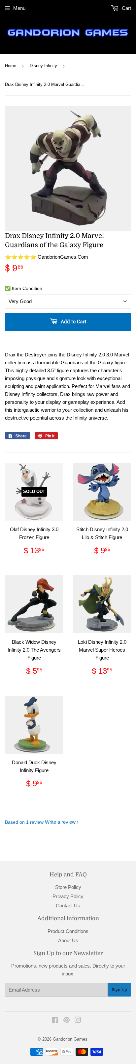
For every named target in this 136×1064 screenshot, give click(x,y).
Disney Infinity (43, 65)
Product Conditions (68, 931)
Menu (19, 8)
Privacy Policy (68, 896)
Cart (125, 8)
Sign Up (119, 989)
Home (10, 65)
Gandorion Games (70, 1039)
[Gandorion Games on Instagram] (78, 1021)
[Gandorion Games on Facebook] (54, 1021)
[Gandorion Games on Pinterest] (66, 1021)
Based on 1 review (24, 822)
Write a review (60, 822)
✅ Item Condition (23, 288)
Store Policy (68, 887)
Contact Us (68, 905)
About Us (68, 940)
